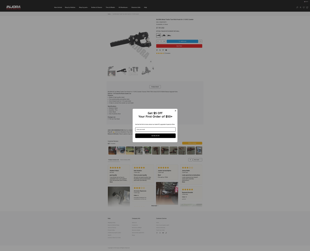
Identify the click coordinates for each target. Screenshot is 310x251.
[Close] (175, 111)
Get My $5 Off (155, 135)
